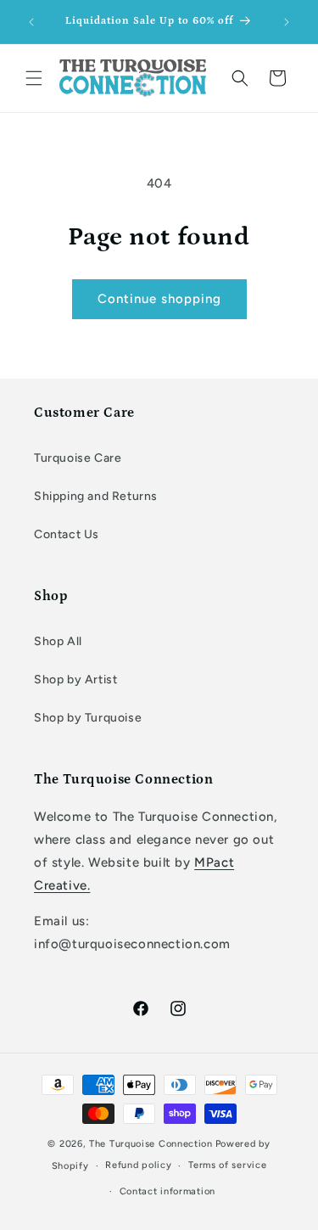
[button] (34, 78)
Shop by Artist (75, 679)
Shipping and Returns (96, 496)
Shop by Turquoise (88, 717)
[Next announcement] (286, 22)
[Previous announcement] (31, 22)
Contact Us (66, 534)
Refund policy (138, 1165)
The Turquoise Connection (151, 1143)
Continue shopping (159, 298)
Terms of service (227, 1165)
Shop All (58, 641)
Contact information (167, 1191)
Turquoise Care (77, 458)
